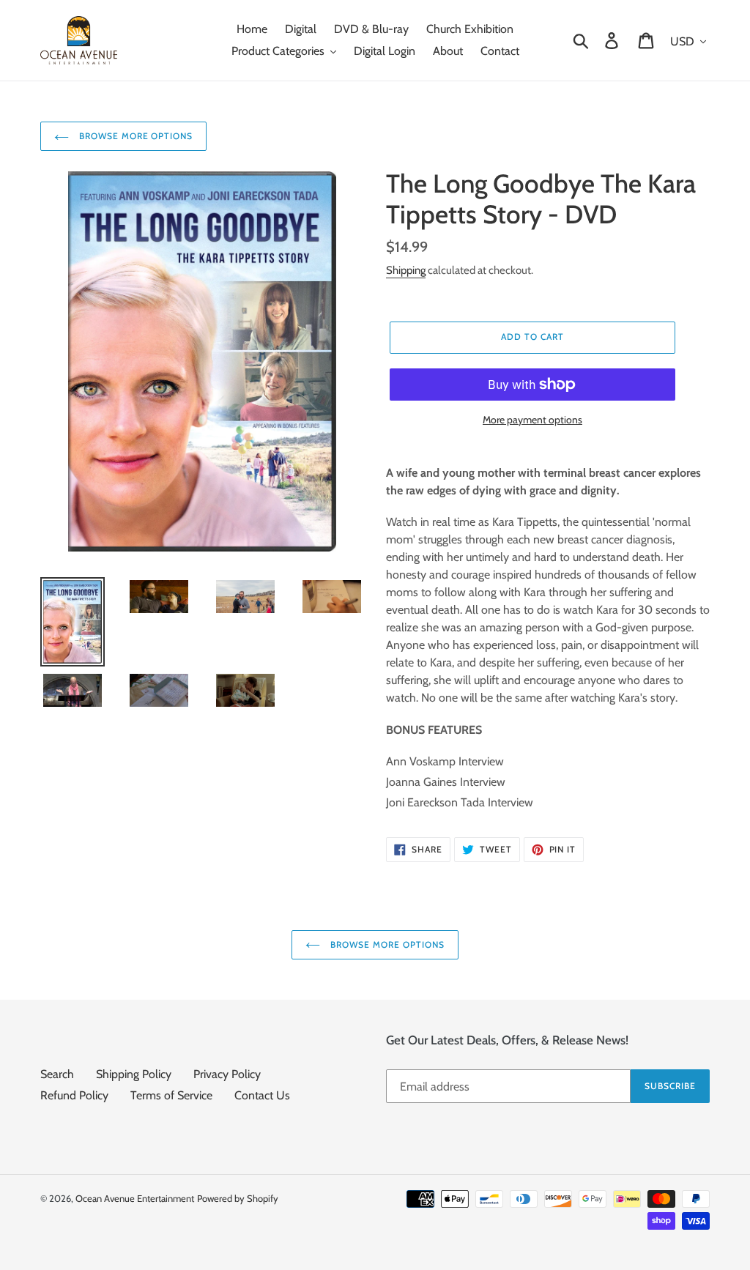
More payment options (532, 419)
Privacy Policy (227, 1074)
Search (57, 1074)
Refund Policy (74, 1095)
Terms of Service (171, 1095)
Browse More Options (134, 135)
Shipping (406, 270)
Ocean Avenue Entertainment (134, 1198)
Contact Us (262, 1095)
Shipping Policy (133, 1074)
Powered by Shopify (237, 1198)
